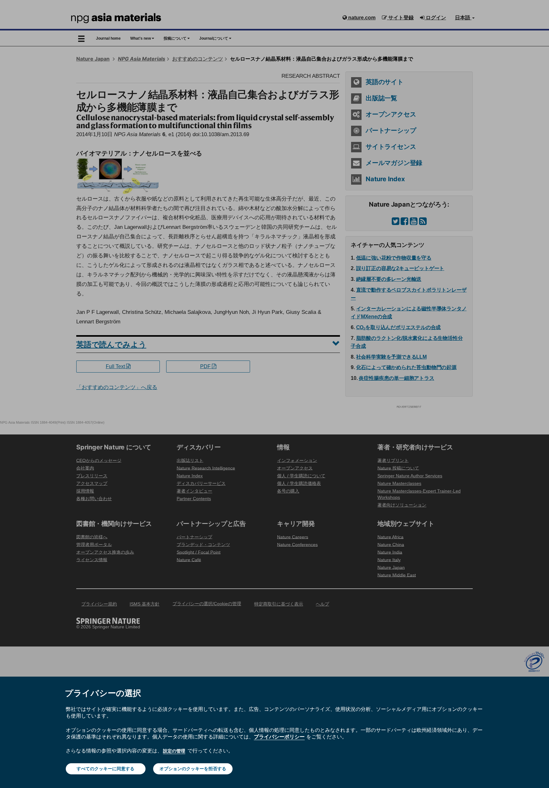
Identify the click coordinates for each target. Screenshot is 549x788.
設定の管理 (174, 750)
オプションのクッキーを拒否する (192, 768)
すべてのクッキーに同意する (105, 768)
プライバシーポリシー (279, 736)
